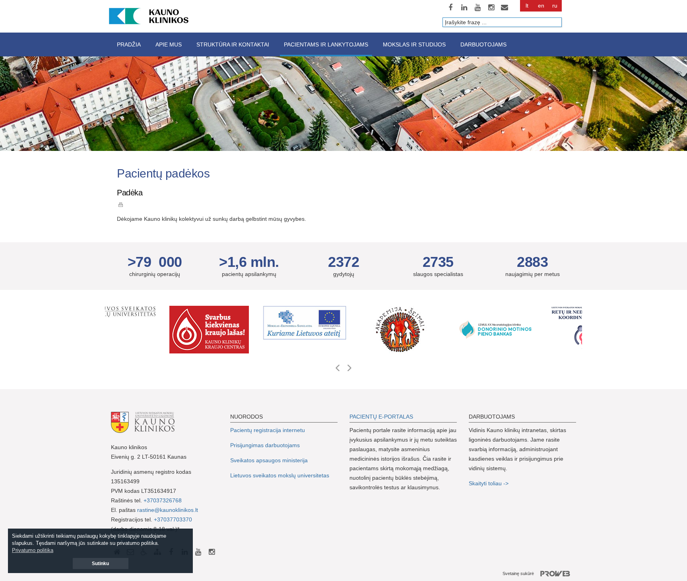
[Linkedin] (464, 7)
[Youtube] (477, 7)
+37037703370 (173, 519)
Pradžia (129, 44)
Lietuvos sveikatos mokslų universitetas (279, 475)
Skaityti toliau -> (489, 483)
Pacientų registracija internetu (267, 430)
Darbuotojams (483, 44)
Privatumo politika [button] (32, 550)
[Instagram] (491, 7)
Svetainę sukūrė (518, 573)
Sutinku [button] (100, 563)
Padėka (129, 192)
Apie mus (168, 44)
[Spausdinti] (120, 205)
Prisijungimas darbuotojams (265, 445)
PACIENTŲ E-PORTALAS (381, 416)
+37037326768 (163, 500)
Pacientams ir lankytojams (326, 44)
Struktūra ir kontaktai (232, 44)
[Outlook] (504, 7)
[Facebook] (450, 7)
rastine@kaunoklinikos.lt (167, 510)
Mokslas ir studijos (414, 44)
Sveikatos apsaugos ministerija (269, 460)
